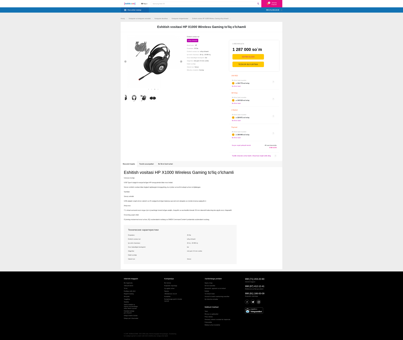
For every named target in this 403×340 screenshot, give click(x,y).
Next (181, 61)
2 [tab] (152, 89)
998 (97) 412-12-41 (254, 286)
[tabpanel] (153, 61)
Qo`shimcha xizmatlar (211, 299)
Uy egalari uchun (169, 288)
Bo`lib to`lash (236, 86)
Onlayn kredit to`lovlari (130, 315)
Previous (125, 61)
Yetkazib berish (128, 285)
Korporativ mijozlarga (170, 285)
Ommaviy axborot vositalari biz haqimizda (217, 319)
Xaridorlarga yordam (213, 279)
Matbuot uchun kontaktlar (212, 325)
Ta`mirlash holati (210, 294)
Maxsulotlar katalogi (134, 10)
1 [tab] (148, 89)
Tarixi (206, 311)
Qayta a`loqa (208, 283)
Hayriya (166, 291)
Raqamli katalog (129, 294)
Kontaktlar (167, 296)
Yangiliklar (127, 299)
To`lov (126, 288)
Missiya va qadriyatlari (211, 314)
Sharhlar (126, 302)
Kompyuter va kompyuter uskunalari (140, 18)
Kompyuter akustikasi (161, 18)
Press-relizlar (209, 317)
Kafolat (207, 291)
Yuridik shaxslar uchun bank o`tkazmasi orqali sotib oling (251, 156)
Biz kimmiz (167, 283)
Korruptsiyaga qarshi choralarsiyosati (173, 300)
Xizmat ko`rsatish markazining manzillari (217, 296)
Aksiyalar (127, 296)
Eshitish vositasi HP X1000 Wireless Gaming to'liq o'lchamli (210, 18)
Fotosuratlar (208, 322)
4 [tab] (158, 89)
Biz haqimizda (128, 283)
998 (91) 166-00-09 (254, 293)
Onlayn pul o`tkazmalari (131, 318)
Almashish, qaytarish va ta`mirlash (215, 288)
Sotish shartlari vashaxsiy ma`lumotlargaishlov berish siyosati (131, 306)
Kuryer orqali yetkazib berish (241, 145)
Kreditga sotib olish (129, 291)
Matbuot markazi (212, 307)
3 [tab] (155, 89)
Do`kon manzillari (210, 285)
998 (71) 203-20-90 (254, 279)
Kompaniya (169, 279)
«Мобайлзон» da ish (170, 294)
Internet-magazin (131, 279)
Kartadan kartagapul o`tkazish (129, 312)
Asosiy (123, 18)
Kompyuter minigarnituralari (180, 18)
